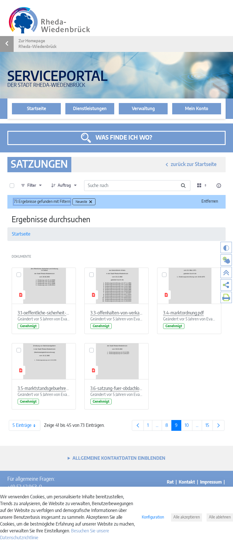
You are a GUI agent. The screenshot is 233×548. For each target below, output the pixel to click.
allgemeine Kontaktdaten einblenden (118, 458)
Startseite (36, 108)
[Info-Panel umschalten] (218, 185)
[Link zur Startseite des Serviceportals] (49, 20)
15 (209, 427)
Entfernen (209, 201)
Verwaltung (143, 108)
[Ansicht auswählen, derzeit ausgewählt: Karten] (202, 185)
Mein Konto (196, 108)
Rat (170, 482)
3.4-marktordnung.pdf (183, 313)
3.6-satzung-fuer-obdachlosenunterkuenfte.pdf (116, 388)
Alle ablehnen (220, 517)
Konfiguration (153, 517)
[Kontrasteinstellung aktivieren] (226, 247)
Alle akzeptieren (186, 517)
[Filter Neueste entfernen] (90, 201)
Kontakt (187, 482)
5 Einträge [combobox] (22, 425)
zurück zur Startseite (194, 164)
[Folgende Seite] (218, 425)
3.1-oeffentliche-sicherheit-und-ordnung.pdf (44, 313)
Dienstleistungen (90, 108)
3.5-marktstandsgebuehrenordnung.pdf (44, 388)
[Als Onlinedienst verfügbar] (226, 260)
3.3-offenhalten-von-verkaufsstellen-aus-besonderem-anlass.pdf (116, 313)
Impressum (211, 482)
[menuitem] (226, 285)
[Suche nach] (183, 185)
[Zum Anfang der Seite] (226, 272)
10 (188, 427)
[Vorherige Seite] (138, 425)
